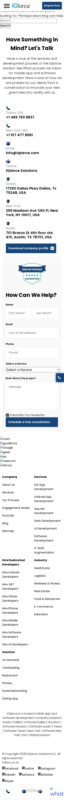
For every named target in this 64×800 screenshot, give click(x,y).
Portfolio (8, 516)
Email (9, 324)
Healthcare (42, 568)
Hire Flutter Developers (10, 598)
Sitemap (8, 531)
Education (41, 614)
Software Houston (14, 726)
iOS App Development (44, 487)
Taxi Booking (10, 668)
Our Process (10, 500)
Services (8, 492)
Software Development (44, 538)
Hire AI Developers (15, 644)
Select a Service (16, 364)
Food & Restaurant (47, 599)
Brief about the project (21, 378)
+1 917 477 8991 (19, 134)
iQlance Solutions (21, 170)
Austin (7, 722)
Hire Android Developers (10, 574)
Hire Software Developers (11, 634)
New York (34, 730)
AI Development (45, 528)
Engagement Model (16, 508)
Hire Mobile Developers (10, 622)
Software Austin (40, 726)
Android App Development (44, 499)
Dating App (10, 698)
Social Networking (14, 691)
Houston (54, 722)
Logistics (40, 576)
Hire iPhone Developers (10, 610)
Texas (58, 726)
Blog (5, 523)
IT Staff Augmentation (44, 550)
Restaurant (10, 675)
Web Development (47, 521)
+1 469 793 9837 (20, 117)
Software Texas (14, 730)
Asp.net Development (44, 511)
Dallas (17, 722)
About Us (8, 485)
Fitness (7, 683)
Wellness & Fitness (47, 583)
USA (24, 735)
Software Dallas (35, 722)
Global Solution (39, 735)
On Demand (10, 660)
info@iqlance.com (22, 152)
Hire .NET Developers (10, 586)
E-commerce (43, 607)
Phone (10, 344)
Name (9, 304)
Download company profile (28, 248)
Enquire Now (52, 5)
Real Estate (42, 591)
